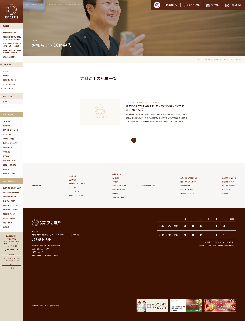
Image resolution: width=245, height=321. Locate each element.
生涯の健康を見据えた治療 (12, 188)
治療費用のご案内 (9, 173)
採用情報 (6, 227)
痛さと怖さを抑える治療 (11, 192)
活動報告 (6, 75)
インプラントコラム (9, 84)
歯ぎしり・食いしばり (9, 160)
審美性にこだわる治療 (10, 143)
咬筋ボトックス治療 (9, 165)
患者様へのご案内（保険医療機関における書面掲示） (217, 245)
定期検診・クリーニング (10, 130)
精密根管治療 (7, 147)
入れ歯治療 (6, 152)
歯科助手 (156, 102)
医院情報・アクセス (9, 214)
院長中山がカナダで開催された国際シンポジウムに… (12, 51)
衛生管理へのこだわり (10, 209)
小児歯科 (6, 156)
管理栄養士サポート (9, 80)
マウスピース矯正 (8, 139)
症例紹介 (6, 169)
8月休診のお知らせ (9, 57)
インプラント (7, 134)
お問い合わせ (7, 223)
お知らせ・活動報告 (9, 218)
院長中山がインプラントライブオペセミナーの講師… (12, 44)
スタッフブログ (144, 102)
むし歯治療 (6, 121)
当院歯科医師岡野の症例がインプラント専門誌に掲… (12, 38)
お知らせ (6, 71)
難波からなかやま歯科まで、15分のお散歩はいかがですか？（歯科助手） (155, 107)
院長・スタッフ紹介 (9, 201)
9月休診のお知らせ (9, 32)
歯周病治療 (6, 126)
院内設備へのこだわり (10, 205)
